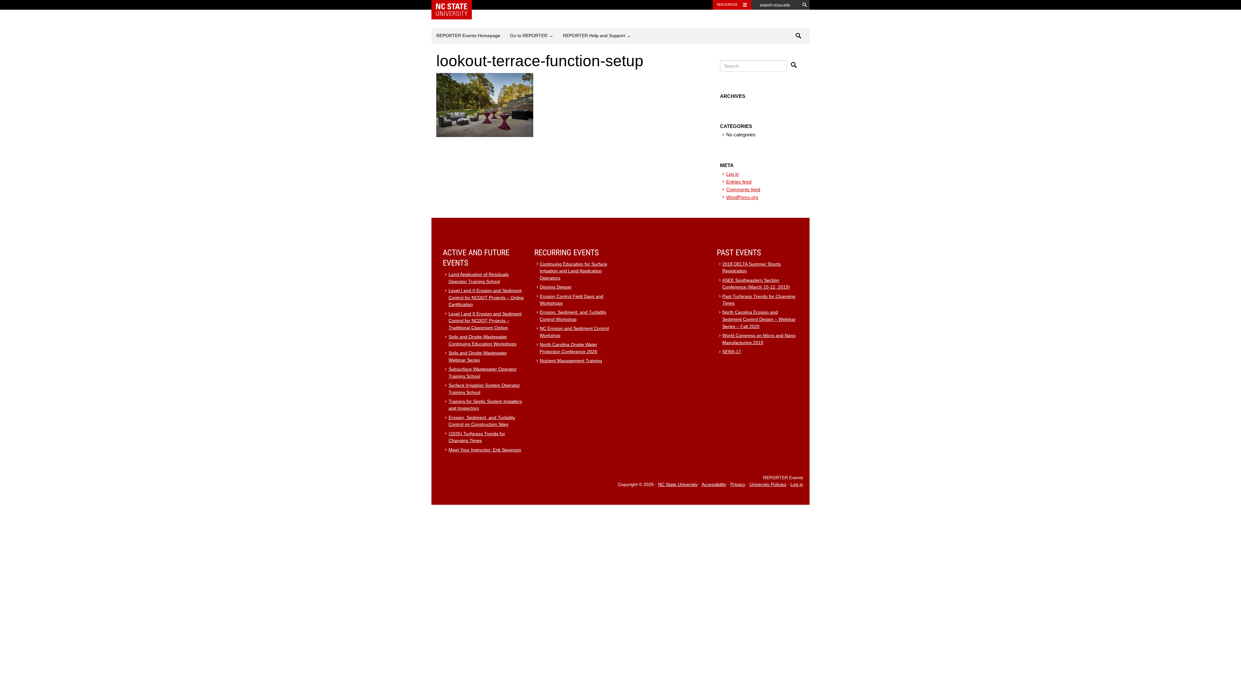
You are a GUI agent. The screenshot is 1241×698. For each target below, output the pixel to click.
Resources (727, 5)
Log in (732, 174)
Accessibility (714, 484)
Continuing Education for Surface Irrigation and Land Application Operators (573, 271)
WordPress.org (742, 197)
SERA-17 (731, 351)
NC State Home (455, 4)
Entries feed (738, 182)
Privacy (737, 484)
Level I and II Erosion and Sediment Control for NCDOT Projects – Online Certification (486, 297)
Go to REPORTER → (531, 35)
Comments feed (743, 189)
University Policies (767, 484)
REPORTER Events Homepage (468, 35)
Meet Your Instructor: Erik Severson (485, 450)
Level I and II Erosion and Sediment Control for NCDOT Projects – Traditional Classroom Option (485, 321)
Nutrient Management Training (571, 360)
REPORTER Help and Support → (597, 35)
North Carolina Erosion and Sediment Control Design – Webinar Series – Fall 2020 (759, 319)
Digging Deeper (556, 287)
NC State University (678, 484)
